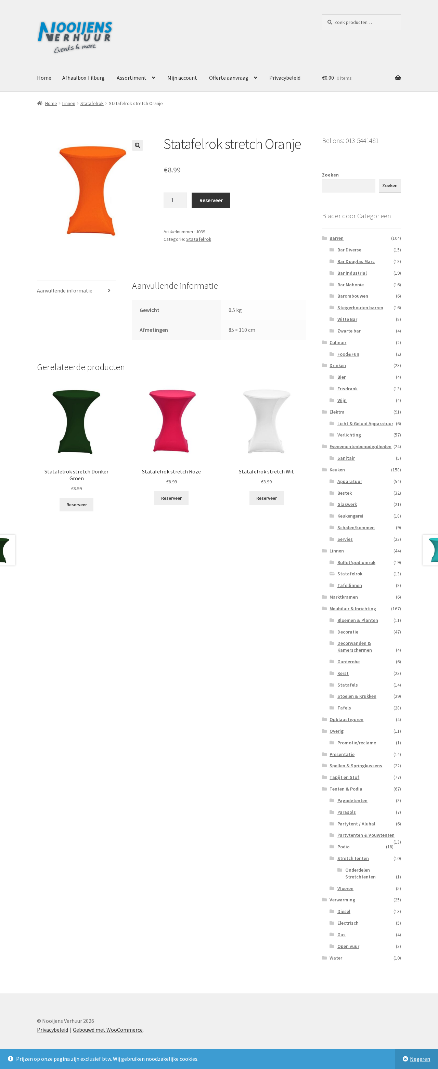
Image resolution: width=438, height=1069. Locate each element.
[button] (137, 145)
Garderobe (348, 662)
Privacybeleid (284, 77)
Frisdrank (347, 389)
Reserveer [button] (76, 504)
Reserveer (211, 200)
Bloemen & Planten (357, 620)
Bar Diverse (349, 250)
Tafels (344, 708)
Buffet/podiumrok (356, 562)
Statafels (347, 685)
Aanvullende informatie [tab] (64, 290)
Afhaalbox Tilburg (83, 77)
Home (44, 77)
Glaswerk (347, 504)
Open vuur (348, 946)
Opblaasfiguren (346, 719)
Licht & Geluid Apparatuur (365, 423)
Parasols (346, 812)
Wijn (342, 400)
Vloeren (345, 888)
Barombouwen (352, 296)
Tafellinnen (349, 585)
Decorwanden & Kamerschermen (354, 646)
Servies (345, 539)
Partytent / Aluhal (356, 824)
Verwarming (342, 900)
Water (336, 958)
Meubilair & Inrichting (353, 608)
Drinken (338, 365)
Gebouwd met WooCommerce (108, 1029)
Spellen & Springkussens (356, 765)
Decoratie (347, 632)
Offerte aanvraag (228, 77)
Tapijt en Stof (344, 777)
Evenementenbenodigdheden (360, 446)
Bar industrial (352, 273)
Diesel (343, 911)
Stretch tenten (353, 858)
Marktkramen (344, 597)
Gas (341, 934)
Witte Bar (347, 319)
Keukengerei (350, 516)
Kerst (343, 673)
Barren (337, 238)
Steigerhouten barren (360, 307)
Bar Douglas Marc (356, 261)
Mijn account (182, 77)
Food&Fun (348, 354)
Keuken (337, 470)
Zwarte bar (349, 331)
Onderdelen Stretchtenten (360, 873)
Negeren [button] (420, 1058)
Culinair (338, 342)
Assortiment (131, 77)
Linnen (68, 103)
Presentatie (342, 754)
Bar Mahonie (350, 285)
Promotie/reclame (356, 743)
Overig (337, 731)
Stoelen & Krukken (356, 696)
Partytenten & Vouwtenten (366, 835)
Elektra (337, 412)
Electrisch (348, 923)
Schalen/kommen (356, 527)
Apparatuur (349, 481)
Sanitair (346, 458)
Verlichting (349, 435)
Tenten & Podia (346, 789)
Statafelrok (92, 103)
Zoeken (330, 175)
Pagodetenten (352, 800)
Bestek (344, 493)
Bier (341, 377)
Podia (343, 847)
